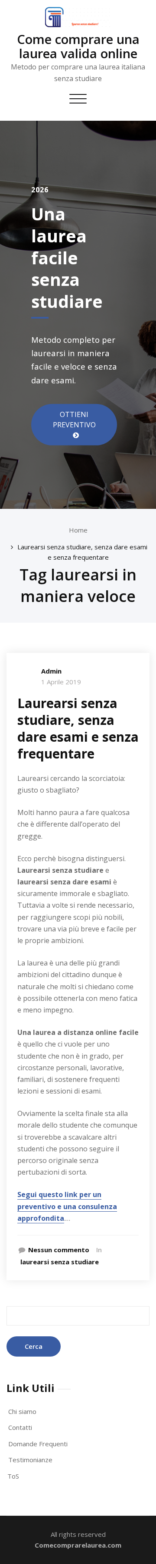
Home (78, 530)
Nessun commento (58, 1249)
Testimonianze (30, 1459)
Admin (51, 671)
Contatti (20, 1427)
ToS (13, 1476)
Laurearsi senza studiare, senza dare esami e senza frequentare (78, 728)
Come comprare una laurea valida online (78, 46)
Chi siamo (22, 1411)
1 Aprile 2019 (61, 681)
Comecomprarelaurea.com (78, 1545)
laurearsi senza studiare (59, 1261)
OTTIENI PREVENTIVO (74, 419)
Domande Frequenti (38, 1443)
